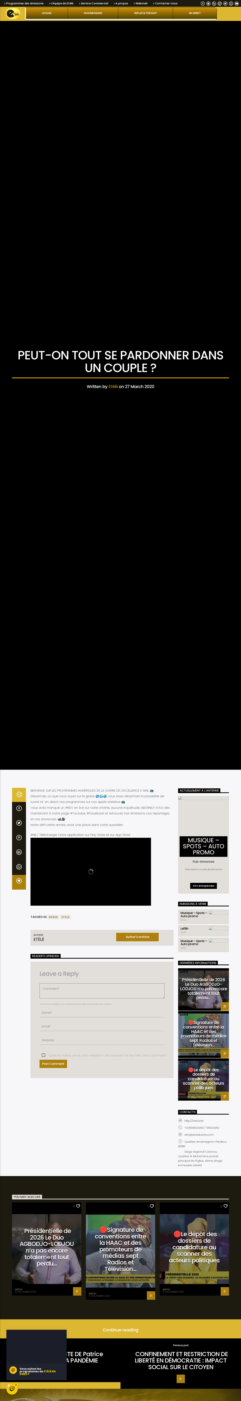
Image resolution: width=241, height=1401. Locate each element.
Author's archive (137, 958)
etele (65, 938)
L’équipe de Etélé (62, 3)
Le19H (184, 950)
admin (18, 1311)
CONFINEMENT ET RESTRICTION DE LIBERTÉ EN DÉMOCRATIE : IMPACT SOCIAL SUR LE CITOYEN (181, 1382)
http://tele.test (194, 1142)
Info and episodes (203, 907)
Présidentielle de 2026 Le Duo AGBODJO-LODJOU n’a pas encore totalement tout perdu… (203, 1010)
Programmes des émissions (24, 3)
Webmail (141, 3)
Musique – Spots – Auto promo (194, 936)
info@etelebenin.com (199, 1156)
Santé (184, 993)
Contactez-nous (166, 3)
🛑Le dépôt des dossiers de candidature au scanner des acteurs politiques (203, 1100)
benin (53, 938)
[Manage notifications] (9, 1386)
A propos (122, 3)
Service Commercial (94, 3)
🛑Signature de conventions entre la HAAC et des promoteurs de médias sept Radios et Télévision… (204, 1055)
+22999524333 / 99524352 (202, 1149)
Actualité (120, 352)
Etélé (113, 397)
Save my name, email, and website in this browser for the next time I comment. (107, 1077)
